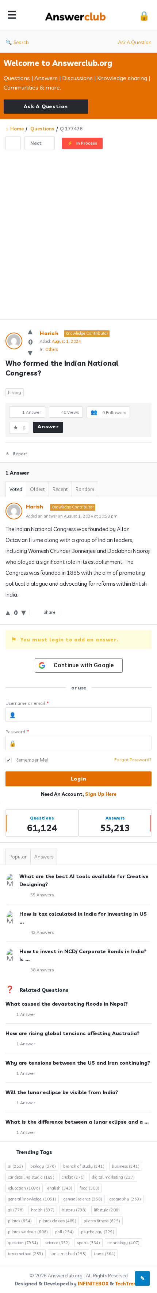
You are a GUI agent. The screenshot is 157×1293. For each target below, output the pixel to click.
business (125, 1166)
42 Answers (42, 932)
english (59, 1188)
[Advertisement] (78, 232)
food (89, 1188)
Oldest (37, 489)
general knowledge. (32, 1199)
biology (43, 1166)
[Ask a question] (142, 1278)
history (14, 392)
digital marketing (113, 1177)
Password (17, 731)
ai (15, 1166)
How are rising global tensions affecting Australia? (72, 1033)
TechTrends (128, 1283)
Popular (18, 857)
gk (16, 1210)
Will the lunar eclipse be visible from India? (61, 1092)
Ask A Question (135, 42)
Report (20, 453)
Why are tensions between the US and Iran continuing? (77, 1063)
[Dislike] (30, 352)
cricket (73, 1177)
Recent (60, 489)
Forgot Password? (133, 759)
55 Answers (42, 894)
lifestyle (107, 1210)
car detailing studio (31, 1177)
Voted (15, 489)
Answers (43, 857)
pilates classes (57, 1220)
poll (64, 1231)
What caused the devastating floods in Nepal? (66, 1004)
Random (85, 489)
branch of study (83, 1166)
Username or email (27, 703)
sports (88, 1242)
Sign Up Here (100, 794)
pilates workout (28, 1231)
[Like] (30, 331)
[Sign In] (144, 15)
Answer (48, 426)
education (24, 1188)
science (57, 1242)
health (42, 1210)
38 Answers (42, 969)
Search (21, 42)
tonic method (68, 1253)
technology (123, 1242)
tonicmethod (25, 1253)
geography (125, 1199)
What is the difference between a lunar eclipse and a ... (77, 1122)
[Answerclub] (77, 15)
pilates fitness (102, 1220)
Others (51, 349)
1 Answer (25, 1014)
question (23, 1242)
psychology (97, 1231)
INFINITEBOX (93, 1283)
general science (83, 1199)
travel (104, 1253)
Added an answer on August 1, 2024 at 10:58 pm (72, 516)
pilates (20, 1220)
